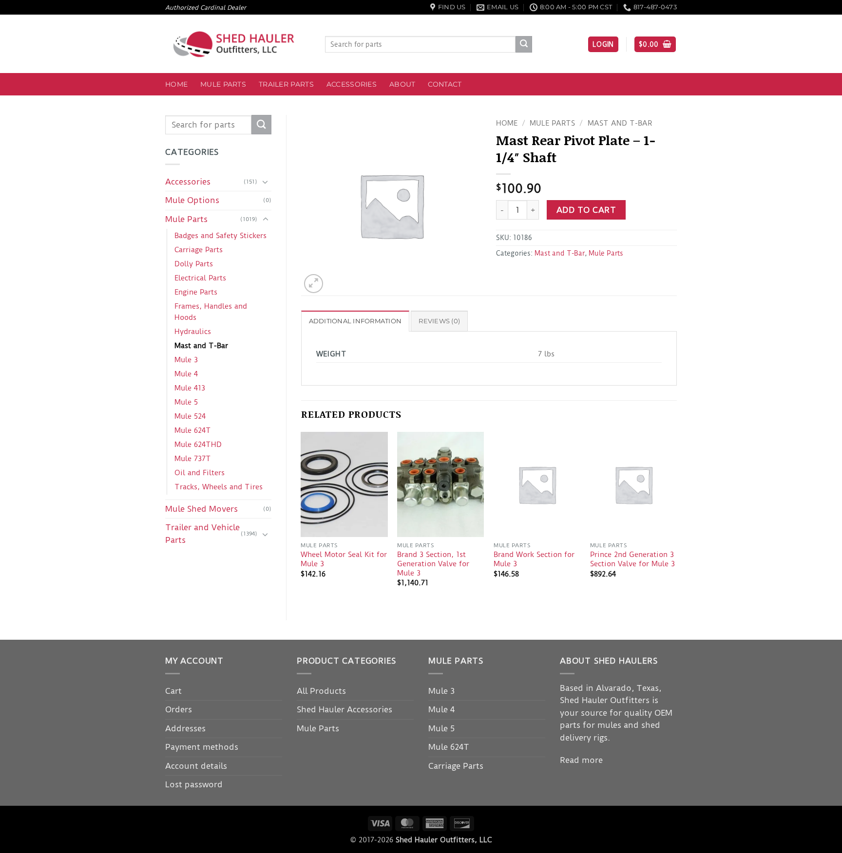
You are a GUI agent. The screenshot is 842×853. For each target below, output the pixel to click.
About (402, 84)
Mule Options (192, 200)
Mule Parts (223, 84)
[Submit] (524, 44)
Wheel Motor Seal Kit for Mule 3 (344, 559)
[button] (603, 45)
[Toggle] (265, 181)
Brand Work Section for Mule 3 (534, 559)
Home (176, 84)
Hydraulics (192, 331)
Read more (581, 760)
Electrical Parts (200, 278)
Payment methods (201, 747)
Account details (196, 766)
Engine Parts (195, 292)
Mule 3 (186, 359)
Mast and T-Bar (201, 345)
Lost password (194, 784)
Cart (173, 691)
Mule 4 (186, 374)
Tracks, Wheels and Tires (218, 486)
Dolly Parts (193, 264)
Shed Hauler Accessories (344, 709)
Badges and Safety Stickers (220, 235)
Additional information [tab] (355, 321)
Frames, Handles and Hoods (210, 312)
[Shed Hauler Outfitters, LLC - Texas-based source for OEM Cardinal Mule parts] (237, 44)
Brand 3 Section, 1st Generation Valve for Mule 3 (433, 563)
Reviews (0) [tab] (439, 321)
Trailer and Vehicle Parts (202, 533)
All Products (321, 691)
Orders (178, 709)
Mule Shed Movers (201, 509)
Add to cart (586, 210)
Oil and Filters (199, 472)
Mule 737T (192, 458)
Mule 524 (190, 416)
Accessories (351, 84)
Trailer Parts (286, 84)
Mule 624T (192, 430)
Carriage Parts (198, 249)
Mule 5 (186, 402)
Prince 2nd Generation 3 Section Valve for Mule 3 (632, 559)
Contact (444, 84)
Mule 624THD (198, 444)
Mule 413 (189, 388)
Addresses (185, 728)
